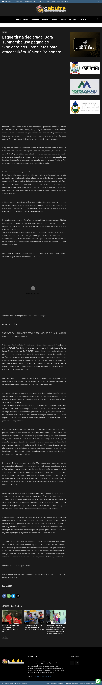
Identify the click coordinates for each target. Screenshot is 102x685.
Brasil (25, 19)
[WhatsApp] (9, 596)
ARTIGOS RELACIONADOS (12, 606)
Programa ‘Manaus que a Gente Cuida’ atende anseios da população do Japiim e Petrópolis (34, 627)
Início (39, 1)
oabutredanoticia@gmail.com (43, 676)
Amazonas (35, 19)
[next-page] (6, 637)
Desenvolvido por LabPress (88, 683)
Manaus (45, 19)
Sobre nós (46, 1)
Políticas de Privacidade (63, 1)
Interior (72, 19)
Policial (54, 19)
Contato (53, 1)
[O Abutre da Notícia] (51, 9)
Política (63, 19)
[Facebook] (95, 1)
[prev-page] (3, 637)
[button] (97, 19)
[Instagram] (98, 1)
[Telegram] (13, 596)
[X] (18, 596)
